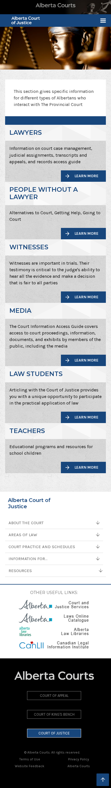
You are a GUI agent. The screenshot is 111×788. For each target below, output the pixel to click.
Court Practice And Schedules (42, 546)
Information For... (28, 558)
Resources (20, 570)
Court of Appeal (54, 695)
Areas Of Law (23, 534)
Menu (101, 20)
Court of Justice (54, 733)
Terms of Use (29, 759)
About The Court (26, 522)
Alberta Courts (78, 766)
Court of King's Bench (54, 714)
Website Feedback (29, 766)
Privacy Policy (78, 759)
